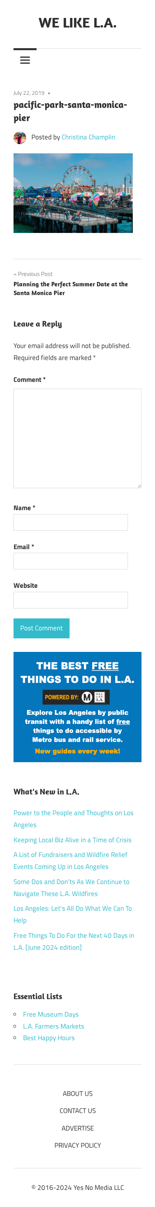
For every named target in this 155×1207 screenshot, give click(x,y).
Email (24, 547)
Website (26, 585)
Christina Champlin (88, 137)
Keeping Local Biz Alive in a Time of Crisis (73, 840)
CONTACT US (78, 1110)
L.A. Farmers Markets (53, 1026)
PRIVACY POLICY (77, 1145)
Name (24, 508)
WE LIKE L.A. (78, 22)
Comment (30, 379)
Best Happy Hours (49, 1038)
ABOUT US (78, 1093)
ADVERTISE (78, 1128)
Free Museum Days (51, 1014)
